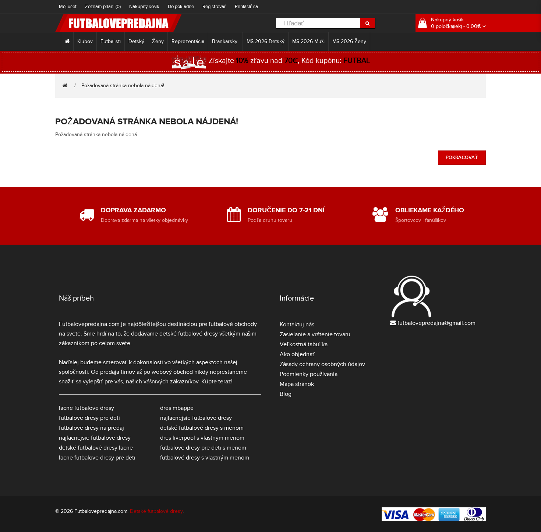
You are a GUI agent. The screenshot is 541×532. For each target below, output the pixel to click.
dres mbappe (177, 408)
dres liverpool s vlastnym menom (202, 437)
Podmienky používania (308, 374)
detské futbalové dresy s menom (202, 428)
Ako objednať (297, 354)
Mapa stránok (297, 384)
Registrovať (214, 7)
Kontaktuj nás (297, 324)
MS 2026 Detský (265, 41)
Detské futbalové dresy (156, 511)
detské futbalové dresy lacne (96, 447)
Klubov (85, 41)
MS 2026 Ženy (349, 41)
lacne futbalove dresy (86, 408)
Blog (285, 394)
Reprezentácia (188, 41)
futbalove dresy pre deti (89, 418)
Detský (136, 41)
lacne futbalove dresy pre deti (97, 457)
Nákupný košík (144, 7)
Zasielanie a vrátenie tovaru (315, 334)
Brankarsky (225, 41)
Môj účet (68, 7)
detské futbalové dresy (188, 333)
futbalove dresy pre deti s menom (203, 447)
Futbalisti (110, 41)
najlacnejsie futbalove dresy (95, 437)
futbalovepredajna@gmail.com (436, 323)
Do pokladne (181, 7)
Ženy (158, 41)
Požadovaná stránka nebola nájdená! (122, 85)
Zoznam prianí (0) (103, 7)
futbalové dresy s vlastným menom (204, 457)
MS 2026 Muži (308, 41)
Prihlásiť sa (246, 7)
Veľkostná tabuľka (304, 344)
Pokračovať (462, 157)
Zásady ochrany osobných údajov (322, 364)
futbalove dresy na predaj (91, 428)
